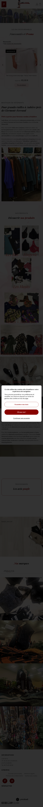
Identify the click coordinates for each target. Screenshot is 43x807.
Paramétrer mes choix (21, 404)
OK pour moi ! (21, 412)
